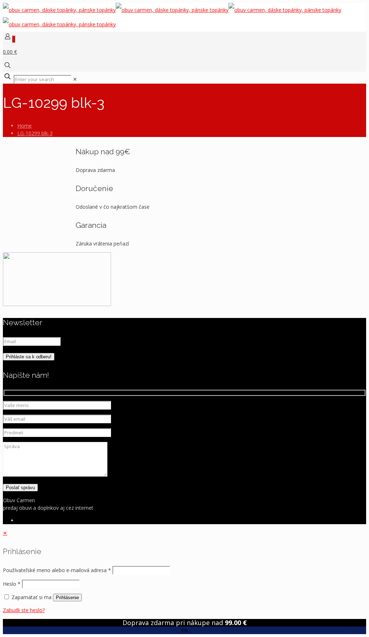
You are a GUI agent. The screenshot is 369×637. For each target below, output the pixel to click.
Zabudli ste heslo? (24, 610)
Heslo (12, 583)
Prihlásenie (67, 597)
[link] (75, 79)
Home (24, 125)
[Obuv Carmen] (172, 17)
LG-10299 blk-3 (35, 133)
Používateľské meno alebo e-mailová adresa (57, 570)
